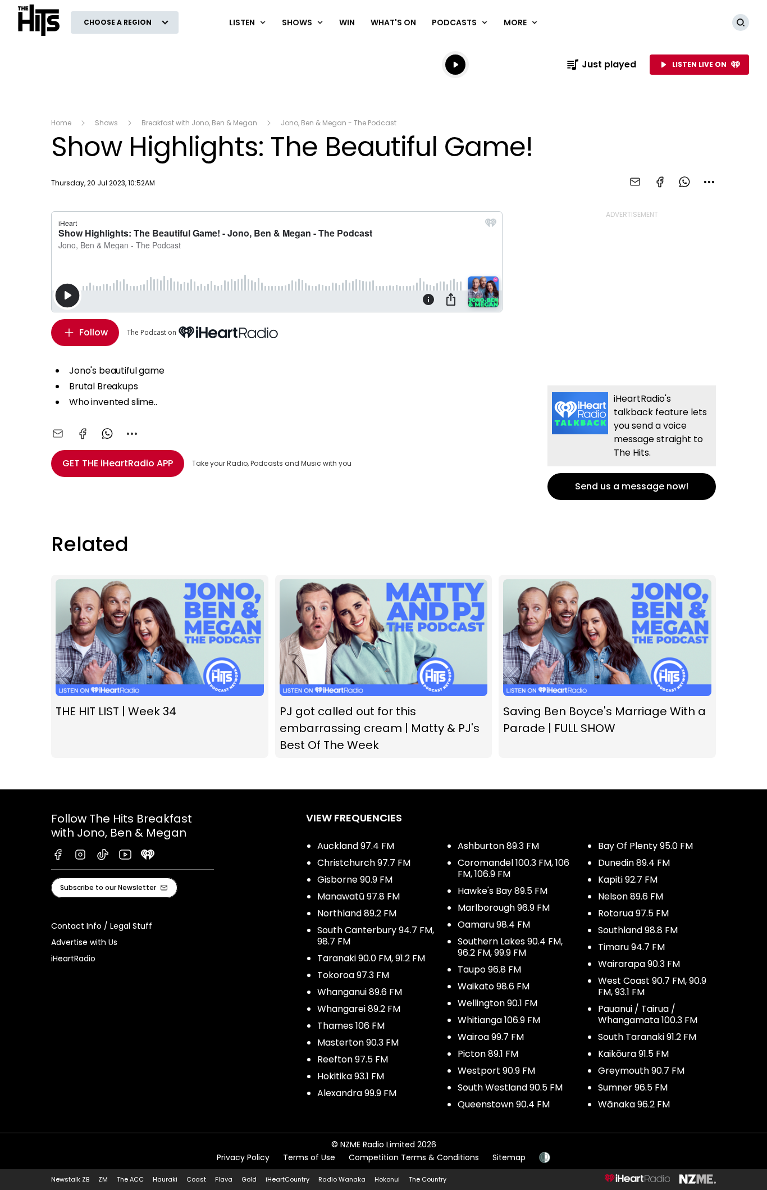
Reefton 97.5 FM (352, 1059)
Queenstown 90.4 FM (504, 1104)
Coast (196, 1179)
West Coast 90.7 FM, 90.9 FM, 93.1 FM (652, 986)
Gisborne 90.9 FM (354, 879)
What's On (393, 22)
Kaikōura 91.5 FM (633, 1053)
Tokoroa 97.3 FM (353, 975)
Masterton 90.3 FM (358, 1042)
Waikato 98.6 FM (493, 986)
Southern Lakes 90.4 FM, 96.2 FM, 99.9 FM (510, 947)
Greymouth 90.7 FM (641, 1070)
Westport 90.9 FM (496, 1070)
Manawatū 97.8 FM (358, 896)
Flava (223, 1179)
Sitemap (509, 1157)
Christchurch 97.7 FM (363, 862)
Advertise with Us (84, 942)
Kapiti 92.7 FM (628, 879)
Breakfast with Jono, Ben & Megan (199, 123)
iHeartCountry (287, 1179)
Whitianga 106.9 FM (499, 1020)
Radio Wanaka (342, 1179)
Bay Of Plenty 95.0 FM (645, 845)
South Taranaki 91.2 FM (647, 1036)
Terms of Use (309, 1157)
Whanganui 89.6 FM (359, 991)
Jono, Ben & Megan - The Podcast (338, 123)
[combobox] (709, 182)
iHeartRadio (73, 958)
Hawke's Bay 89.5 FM (502, 890)
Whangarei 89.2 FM (358, 1008)
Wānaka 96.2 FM (634, 1104)
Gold (249, 1179)
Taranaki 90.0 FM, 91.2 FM (371, 958)
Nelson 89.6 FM (630, 896)
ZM (103, 1179)
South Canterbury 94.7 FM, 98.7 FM (375, 936)
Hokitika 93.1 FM (350, 1076)
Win (347, 22)
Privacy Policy (243, 1157)
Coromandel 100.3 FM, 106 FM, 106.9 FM (513, 868)
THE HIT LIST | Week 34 (159, 666)
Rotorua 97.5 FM (633, 913)
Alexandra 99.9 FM (356, 1093)
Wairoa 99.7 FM (491, 1036)
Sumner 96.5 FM (633, 1087)
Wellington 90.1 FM (497, 1003)
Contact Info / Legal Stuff (101, 926)
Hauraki (165, 1179)
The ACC (130, 1179)
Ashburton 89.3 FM (498, 845)
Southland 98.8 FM (638, 930)
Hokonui (387, 1179)
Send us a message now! (631, 442)
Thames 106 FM (351, 1025)
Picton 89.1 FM (488, 1053)
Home (61, 123)
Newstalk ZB (70, 1179)
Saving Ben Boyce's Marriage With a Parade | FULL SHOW (607, 666)
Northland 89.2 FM (356, 913)
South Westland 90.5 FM (510, 1087)
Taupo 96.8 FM (489, 969)
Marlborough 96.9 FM (504, 907)
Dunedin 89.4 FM (634, 862)
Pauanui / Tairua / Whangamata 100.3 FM (647, 1014)
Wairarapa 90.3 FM (639, 963)
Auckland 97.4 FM (355, 845)
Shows (106, 123)
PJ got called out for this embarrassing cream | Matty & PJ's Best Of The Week (383, 666)
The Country (427, 1179)
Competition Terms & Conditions (414, 1157)
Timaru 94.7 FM (631, 947)
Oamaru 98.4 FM (494, 924)
